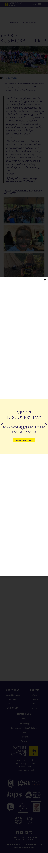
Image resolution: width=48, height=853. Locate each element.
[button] (45, 280)
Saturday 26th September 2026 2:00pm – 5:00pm (24, 429)
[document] (24, 426)
